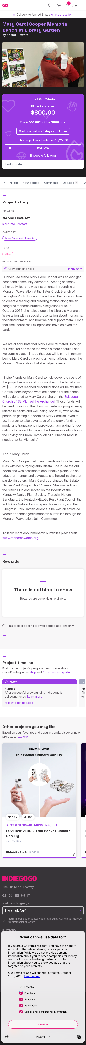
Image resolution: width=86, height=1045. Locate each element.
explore (22, 736)
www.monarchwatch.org (20, 538)
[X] (10, 896)
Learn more (34, 696)
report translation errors (21, 921)
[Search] (50, 5)
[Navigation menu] (82, 5)
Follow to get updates (19, 702)
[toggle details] (75, 855)
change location (61, 14)
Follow (43, 148)
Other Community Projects (19, 238)
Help (33, 672)
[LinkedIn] (28, 896)
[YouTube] (17, 896)
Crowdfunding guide (56, 672)
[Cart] (58, 5)
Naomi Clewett (17, 35)
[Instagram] (23, 896)
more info (8, 224)
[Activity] (67, 5)
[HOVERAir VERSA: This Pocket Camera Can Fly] (39, 780)
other (8, 254)
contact (22, 224)
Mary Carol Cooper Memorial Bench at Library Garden (35, 27)
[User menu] (74, 5)
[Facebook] (4, 896)
